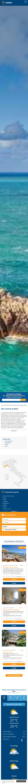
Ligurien (15, 405)
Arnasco (5, 507)
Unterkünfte (8, 442)
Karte (6, 446)
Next (24, 553)
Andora (4, 499)
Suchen (23, 399)
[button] (14, 526)
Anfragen (14, 583)
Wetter (6, 444)
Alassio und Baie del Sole (8, 496)
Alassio (4, 497)
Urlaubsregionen (8, 405)
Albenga (5, 505)
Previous (4, 553)
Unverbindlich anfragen (14, 675)
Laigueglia (5, 501)
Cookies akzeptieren (21, 781)
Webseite (14, 579)
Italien (2, 405)
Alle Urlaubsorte (9, 441)
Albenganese (6, 503)
